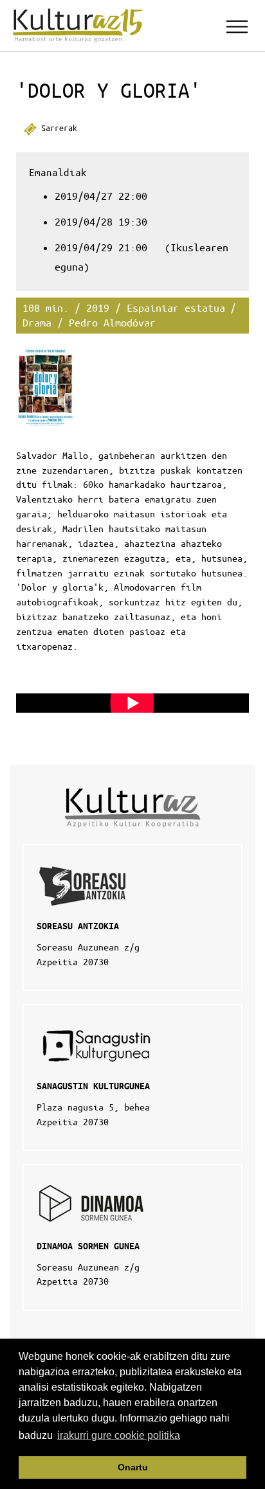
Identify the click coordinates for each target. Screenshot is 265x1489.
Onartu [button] (133, 1467)
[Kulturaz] (80, 25)
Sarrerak (57, 127)
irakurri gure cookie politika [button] (118, 1435)
